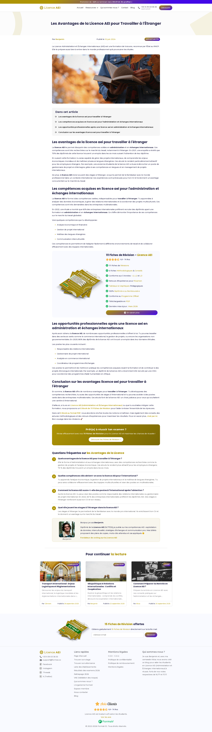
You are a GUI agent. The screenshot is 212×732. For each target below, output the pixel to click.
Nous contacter (81, 692)
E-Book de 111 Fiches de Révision (95, 408)
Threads (46, 672)
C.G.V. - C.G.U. (113, 656)
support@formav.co (52, 660)
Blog (76, 696)
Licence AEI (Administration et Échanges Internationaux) (97, 405)
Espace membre (81, 689)
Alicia (138, 604)
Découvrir (165, 8)
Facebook (47, 664)
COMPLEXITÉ (72, 564)
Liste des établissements (85, 667)
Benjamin (60, 39)
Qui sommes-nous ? (83, 681)
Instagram (47, 668)
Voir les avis (106, 717)
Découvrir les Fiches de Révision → (106, 439)
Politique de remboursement (121, 663)
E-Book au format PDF (70, 413)
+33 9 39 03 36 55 (50, 657)
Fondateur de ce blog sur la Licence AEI (98, 538)
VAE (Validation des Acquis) (86, 678)
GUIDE (166, 564)
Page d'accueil (80, 656)
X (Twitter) (47, 676)
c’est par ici (152, 416)
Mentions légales (115, 667)
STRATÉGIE (119, 564)
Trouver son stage (82, 660)
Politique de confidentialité (120, 660)
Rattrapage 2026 (81, 674)
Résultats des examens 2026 (87, 670)
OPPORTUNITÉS (152, 39)
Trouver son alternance (84, 663)
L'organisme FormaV (83, 685)
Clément (48, 604)
